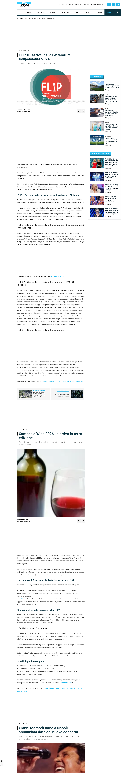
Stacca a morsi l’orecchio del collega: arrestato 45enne (62, 394)
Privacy (1, 764)
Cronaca (29, 12)
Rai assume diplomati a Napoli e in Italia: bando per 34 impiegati (111, 113)
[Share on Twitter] (79, 111)
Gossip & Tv (87, 12)
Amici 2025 (65, 12)
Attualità (40, 12)
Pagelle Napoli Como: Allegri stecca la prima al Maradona (112, 85)
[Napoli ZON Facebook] (109, 4)
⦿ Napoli (78, 4)
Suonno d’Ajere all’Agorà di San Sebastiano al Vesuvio (63, 381)
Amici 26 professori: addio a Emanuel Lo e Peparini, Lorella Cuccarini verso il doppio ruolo (111, 162)
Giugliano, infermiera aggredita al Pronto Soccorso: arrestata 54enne (112, 126)
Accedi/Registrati (98, 4)
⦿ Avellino (86, 4)
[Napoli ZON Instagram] (113, 4)
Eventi (109, 12)
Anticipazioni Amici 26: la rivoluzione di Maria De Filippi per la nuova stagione (111, 211)
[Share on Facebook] (83, 111)
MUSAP (23, 599)
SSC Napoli (52, 12)
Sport (76, 12)
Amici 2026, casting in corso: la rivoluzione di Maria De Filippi (111, 187)
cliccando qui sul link (57, 276)
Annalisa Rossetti (23, 110)
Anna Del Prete (22, 519)
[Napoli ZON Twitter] (118, 4)
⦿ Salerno (69, 4)
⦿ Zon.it (61, 4)
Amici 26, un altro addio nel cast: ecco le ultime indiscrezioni (111, 199)
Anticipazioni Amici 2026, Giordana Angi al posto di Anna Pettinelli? (111, 175)
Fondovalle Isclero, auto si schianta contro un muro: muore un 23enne (111, 99)
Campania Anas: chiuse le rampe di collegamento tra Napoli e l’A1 (39, 394)
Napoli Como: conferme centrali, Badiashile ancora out (111, 140)
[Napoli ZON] (24, 4)
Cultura (99, 12)
